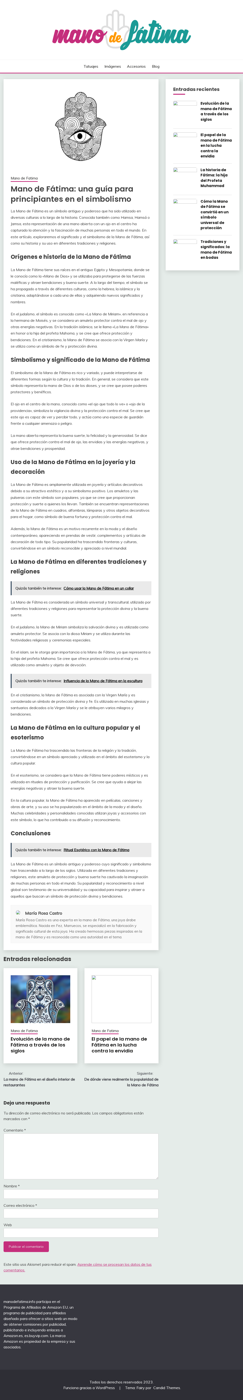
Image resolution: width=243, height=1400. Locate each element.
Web (8, 1224)
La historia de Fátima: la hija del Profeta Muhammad (214, 177)
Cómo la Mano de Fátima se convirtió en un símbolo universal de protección (215, 215)
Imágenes (112, 66)
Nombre (12, 1186)
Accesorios (136, 66)
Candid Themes (166, 1387)
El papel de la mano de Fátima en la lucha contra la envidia (119, 1045)
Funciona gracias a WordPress (89, 1387)
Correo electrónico (20, 1205)
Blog (155, 66)
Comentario (15, 1130)
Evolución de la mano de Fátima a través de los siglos (40, 1045)
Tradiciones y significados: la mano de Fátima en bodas (216, 249)
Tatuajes (91, 66)
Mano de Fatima (24, 178)
